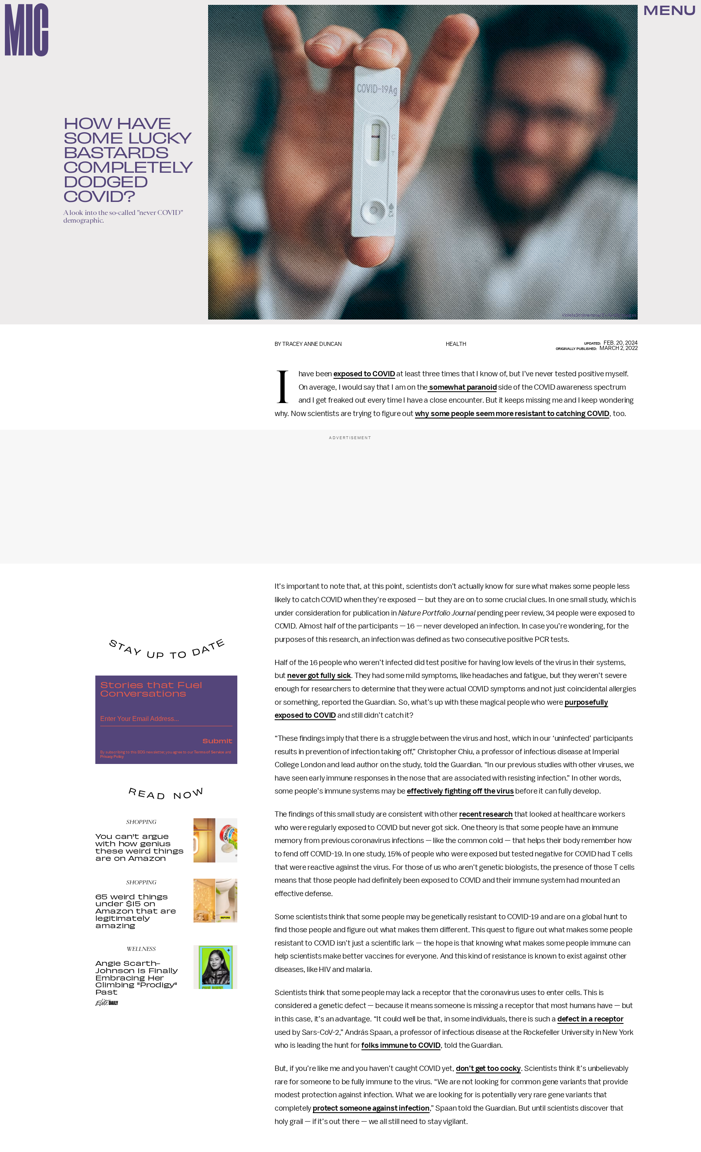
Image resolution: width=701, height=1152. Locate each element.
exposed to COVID (364, 374)
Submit (217, 740)
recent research (486, 814)
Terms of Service (209, 752)
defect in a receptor (590, 1019)
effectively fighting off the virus (460, 791)
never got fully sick (319, 675)
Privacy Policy (112, 757)
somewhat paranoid (462, 387)
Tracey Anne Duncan (312, 344)
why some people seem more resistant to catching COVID (512, 414)
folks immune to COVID (401, 1045)
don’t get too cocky (488, 1068)
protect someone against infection (371, 1108)
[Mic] (26, 29)
